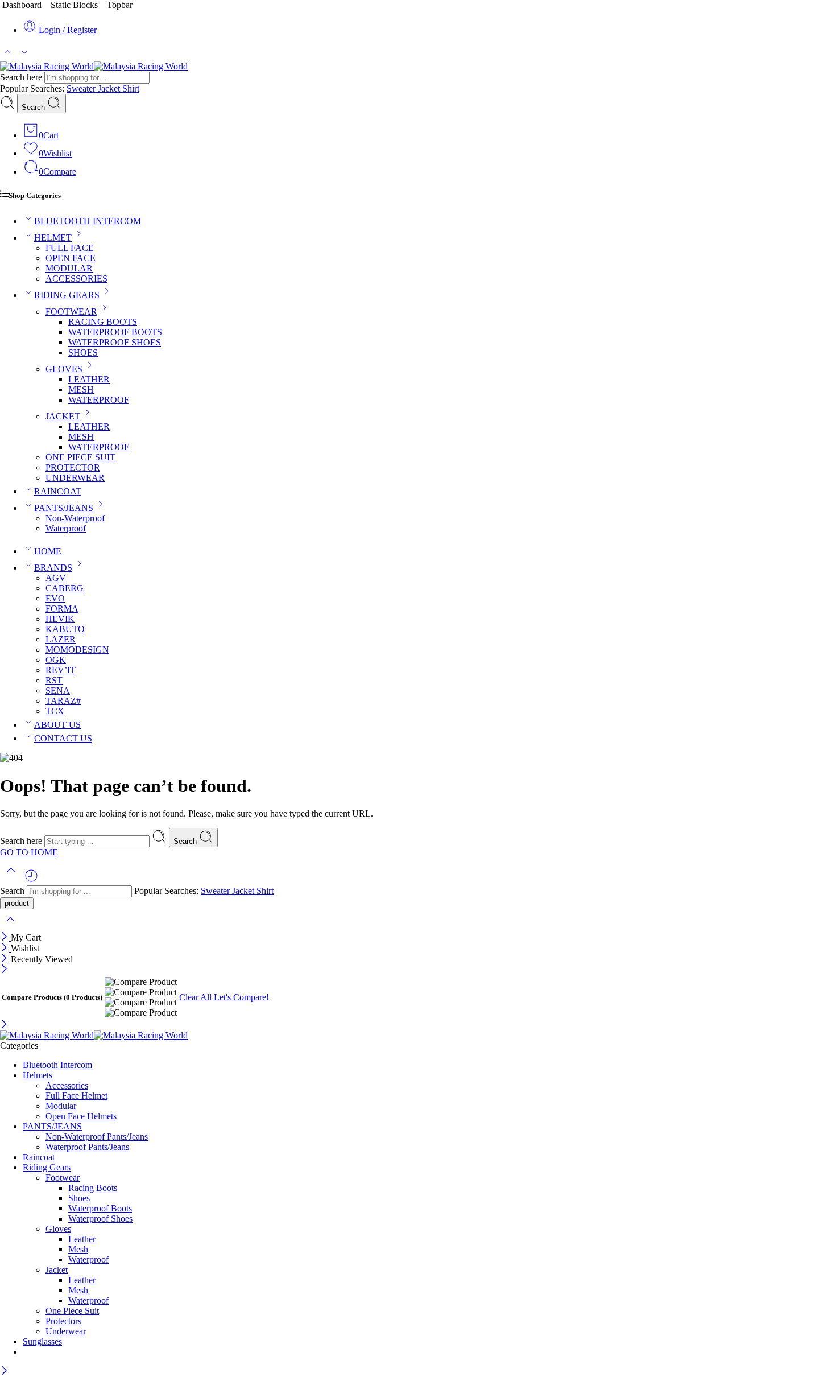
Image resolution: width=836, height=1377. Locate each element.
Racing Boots (92, 1188)
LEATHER (89, 379)
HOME (47, 551)
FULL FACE (69, 248)
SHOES (83, 352)
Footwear (62, 1177)
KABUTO (65, 629)
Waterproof (65, 528)
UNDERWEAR (75, 478)
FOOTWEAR (71, 311)
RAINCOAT (57, 491)
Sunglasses (42, 1341)
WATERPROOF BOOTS (115, 332)
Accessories (66, 1085)
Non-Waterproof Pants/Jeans (96, 1136)
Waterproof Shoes (100, 1218)
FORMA (61, 608)
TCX (54, 711)
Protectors (63, 1321)
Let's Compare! (241, 997)
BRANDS (53, 567)
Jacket (110, 88)
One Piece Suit (72, 1311)
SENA (57, 690)
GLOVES (63, 369)
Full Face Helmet (76, 1095)
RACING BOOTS (102, 322)
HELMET (53, 237)
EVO (55, 598)
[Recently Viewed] (31, 880)
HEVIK (60, 619)
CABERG (64, 588)
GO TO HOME (29, 852)
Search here (22, 77)
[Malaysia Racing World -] (94, 66)
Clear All (195, 997)
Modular (60, 1106)
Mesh (78, 1249)
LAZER (60, 639)
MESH (81, 389)
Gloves (58, 1229)
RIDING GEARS (67, 295)
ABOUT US (57, 724)
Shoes (79, 1198)
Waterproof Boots (100, 1208)
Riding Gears (47, 1167)
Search (34, 107)
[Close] (5, 937)
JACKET (62, 416)
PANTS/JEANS (63, 508)
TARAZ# (63, 701)
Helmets (37, 1075)
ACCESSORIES (76, 278)
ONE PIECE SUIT (80, 457)
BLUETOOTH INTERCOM (87, 221)
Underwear (65, 1331)
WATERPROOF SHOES (114, 342)
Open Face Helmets (81, 1116)
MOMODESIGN (77, 649)
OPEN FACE (70, 258)
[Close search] (10, 926)
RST (54, 680)
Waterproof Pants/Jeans (87, 1147)
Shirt (130, 88)
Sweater (82, 88)
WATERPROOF (98, 400)
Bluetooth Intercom (57, 1065)
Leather (82, 1239)
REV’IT (60, 670)
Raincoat (39, 1157)
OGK (55, 660)
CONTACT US (63, 738)
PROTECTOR (72, 467)
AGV (55, 578)
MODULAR (69, 268)
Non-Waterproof (75, 518)
